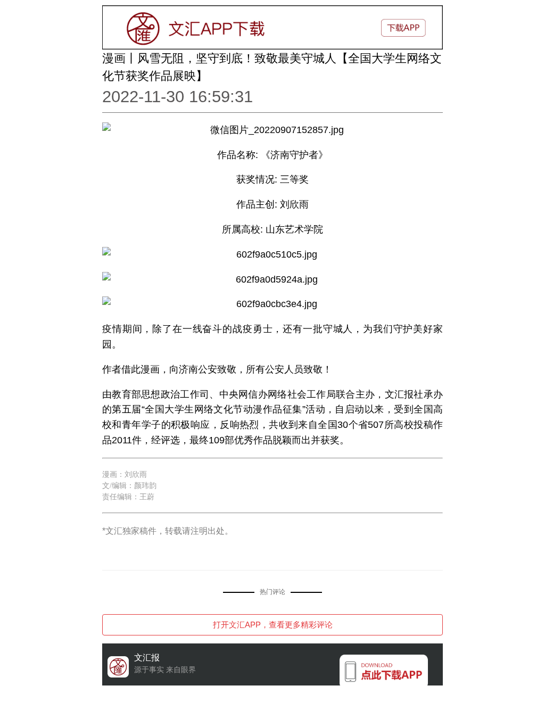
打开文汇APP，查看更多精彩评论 (273, 624)
